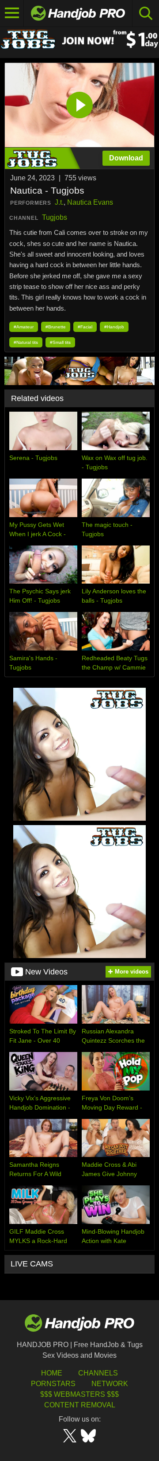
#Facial (85, 326)
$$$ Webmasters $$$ (79, 1394)
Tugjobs (54, 217)
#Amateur (24, 326)
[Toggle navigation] (12, 13)
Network (109, 1383)
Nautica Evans (90, 202)
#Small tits (60, 342)
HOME (51, 1373)
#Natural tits (26, 342)
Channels (98, 1373)
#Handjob (114, 326)
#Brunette (55, 326)
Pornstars (53, 1383)
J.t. (59, 202)
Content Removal (79, 1405)
